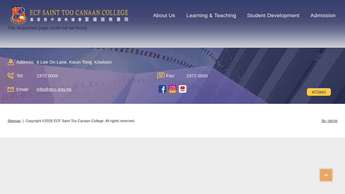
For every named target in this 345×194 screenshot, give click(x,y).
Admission (323, 15)
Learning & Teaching (211, 15)
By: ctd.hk (329, 121)
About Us (164, 15)
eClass (319, 91)
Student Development (273, 15)
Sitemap (14, 121)
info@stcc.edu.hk (54, 89)
